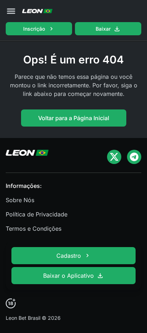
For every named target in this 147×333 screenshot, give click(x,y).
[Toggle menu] (11, 11)
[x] (114, 157)
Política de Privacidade (36, 214)
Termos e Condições (33, 228)
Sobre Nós (20, 200)
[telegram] (134, 157)
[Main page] (37, 11)
